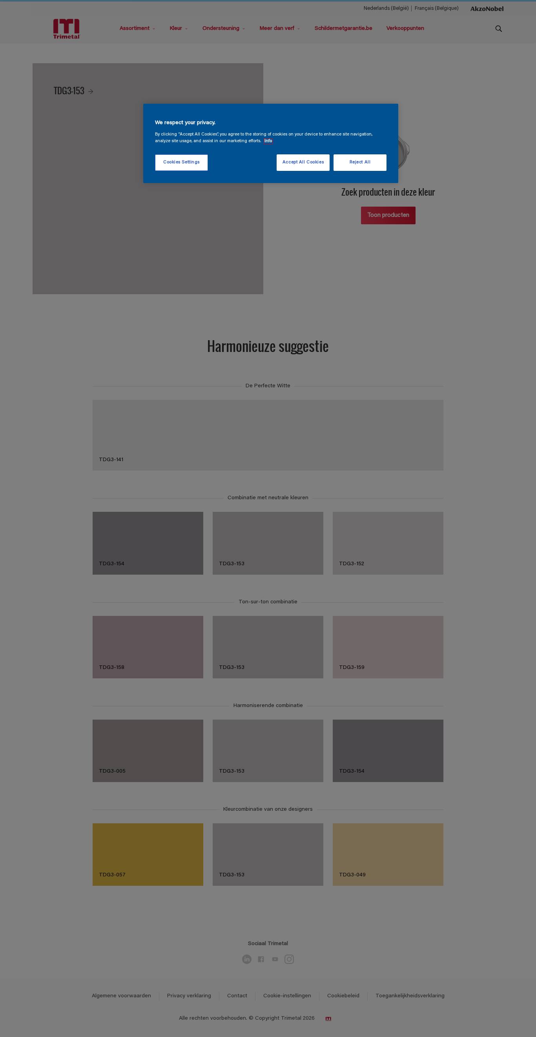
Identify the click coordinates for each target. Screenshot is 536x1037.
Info (268, 141)
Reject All (360, 162)
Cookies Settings (181, 162)
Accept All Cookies (303, 162)
